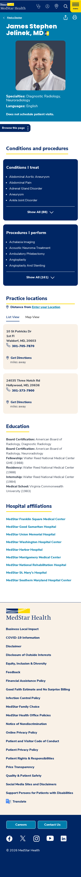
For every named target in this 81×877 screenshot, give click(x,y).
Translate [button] (19, 801)
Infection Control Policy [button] (23, 698)
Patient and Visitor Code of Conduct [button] (32, 741)
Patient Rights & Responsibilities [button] (30, 758)
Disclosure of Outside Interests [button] (28, 655)
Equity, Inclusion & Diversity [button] (26, 663)
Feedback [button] (13, 672)
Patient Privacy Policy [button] (22, 750)
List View (12, 317)
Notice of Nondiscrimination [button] (26, 724)
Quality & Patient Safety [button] (23, 776)
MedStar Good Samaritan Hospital (31, 527)
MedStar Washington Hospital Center (33, 542)
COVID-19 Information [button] (23, 638)
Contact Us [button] (52, 825)
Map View (32, 317)
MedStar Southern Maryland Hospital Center (38, 580)
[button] (38, 6)
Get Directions (21, 358)
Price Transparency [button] (20, 767)
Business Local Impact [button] (22, 629)
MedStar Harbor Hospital (24, 550)
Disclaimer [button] (13, 646)
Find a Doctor (14, 17)
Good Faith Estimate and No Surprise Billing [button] (38, 689)
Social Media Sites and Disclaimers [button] (31, 784)
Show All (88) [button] (37, 212)
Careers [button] (21, 825)
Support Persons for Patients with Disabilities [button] (39, 793)
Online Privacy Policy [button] (21, 732)
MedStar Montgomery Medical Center (33, 557)
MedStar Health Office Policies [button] (28, 715)
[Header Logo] (14, 4)
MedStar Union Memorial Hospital (30, 534)
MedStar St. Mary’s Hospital (26, 572)
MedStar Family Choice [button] (23, 707)
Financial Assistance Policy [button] (26, 681)
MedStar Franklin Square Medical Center (35, 519)
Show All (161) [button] (50, 277)
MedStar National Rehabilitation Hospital (36, 565)
